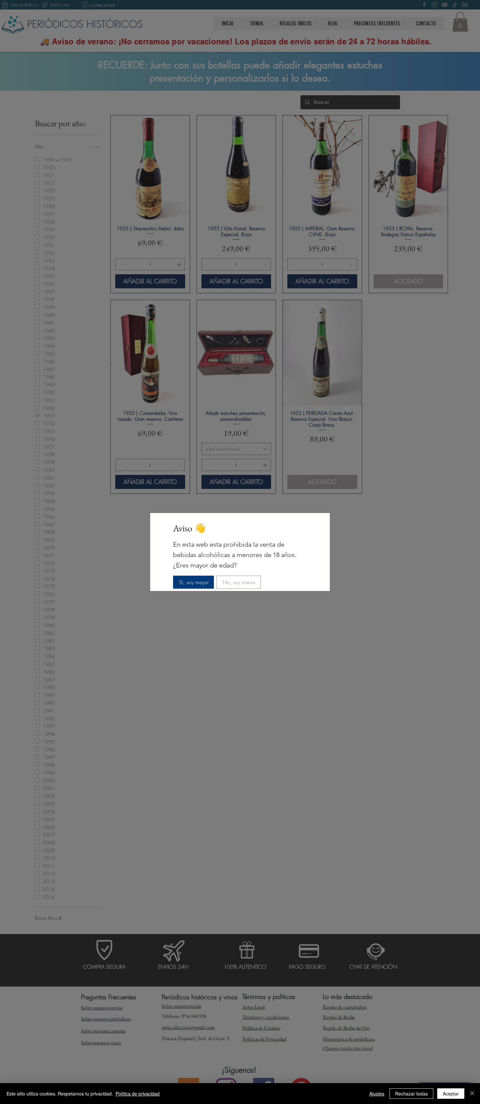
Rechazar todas (411, 1093)
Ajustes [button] (376, 1093)
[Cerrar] (472, 1093)
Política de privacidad (138, 1093)
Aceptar (451, 1093)
